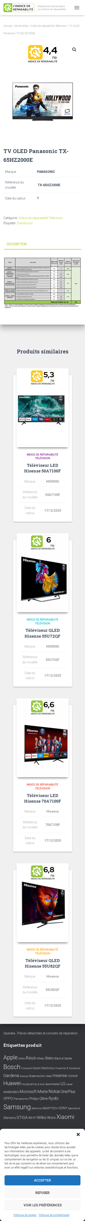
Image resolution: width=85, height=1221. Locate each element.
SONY (63, 1108)
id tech (41, 1084)
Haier (49, 1076)
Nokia (54, 1091)
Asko (21, 1058)
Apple (10, 1057)
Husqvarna (29, 1084)
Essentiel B (62, 1068)
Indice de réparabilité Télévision (49, 25)
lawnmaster (53, 1084)
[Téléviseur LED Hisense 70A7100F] (43, 737)
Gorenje (24, 1076)
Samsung (17, 1107)
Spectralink (74, 1108)
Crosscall (26, 1068)
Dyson (37, 1068)
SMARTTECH (50, 1108)
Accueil (7, 25)
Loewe (69, 1084)
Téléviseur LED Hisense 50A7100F (42, 468)
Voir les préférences (43, 1205)
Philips (34, 1099)
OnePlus (68, 1091)
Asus (30, 1058)
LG (63, 1083)
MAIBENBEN (11, 1092)
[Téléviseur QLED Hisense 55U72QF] (43, 572)
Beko (49, 1058)
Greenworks (37, 1076)
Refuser (42, 1193)
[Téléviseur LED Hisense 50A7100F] (43, 407)
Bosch (11, 1067)
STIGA (22, 1117)
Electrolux (48, 1068)
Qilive (43, 1098)
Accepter (42, 1180)
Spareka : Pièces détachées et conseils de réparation (40, 1033)
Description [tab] (17, 244)
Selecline (36, 1108)
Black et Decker (63, 1058)
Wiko (41, 1117)
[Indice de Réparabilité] (37, 7)
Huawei (12, 1083)
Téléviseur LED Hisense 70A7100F (42, 798)
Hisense (60, 1075)
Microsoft (28, 1091)
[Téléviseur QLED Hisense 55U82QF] (43, 902)
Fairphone (74, 1068)
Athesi (40, 1058)
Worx (51, 1118)
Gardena (11, 1075)
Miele (42, 1091)
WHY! (32, 1118)
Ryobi (53, 1098)
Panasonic (25, 223)
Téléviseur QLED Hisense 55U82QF (43, 963)
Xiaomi (65, 1116)
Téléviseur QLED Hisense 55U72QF (42, 633)
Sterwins (9, 1118)
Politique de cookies (25, 1215)
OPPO (8, 1098)
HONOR (73, 1076)
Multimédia (21, 25)
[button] (78, 1134)
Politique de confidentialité (54, 1215)
